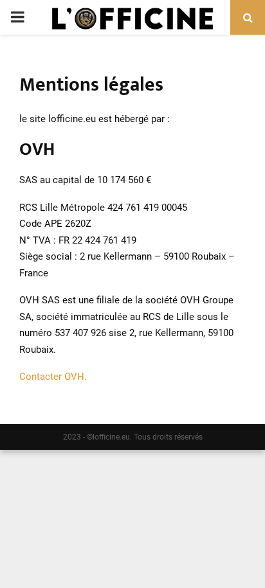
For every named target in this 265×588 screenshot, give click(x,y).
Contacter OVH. (53, 376)
